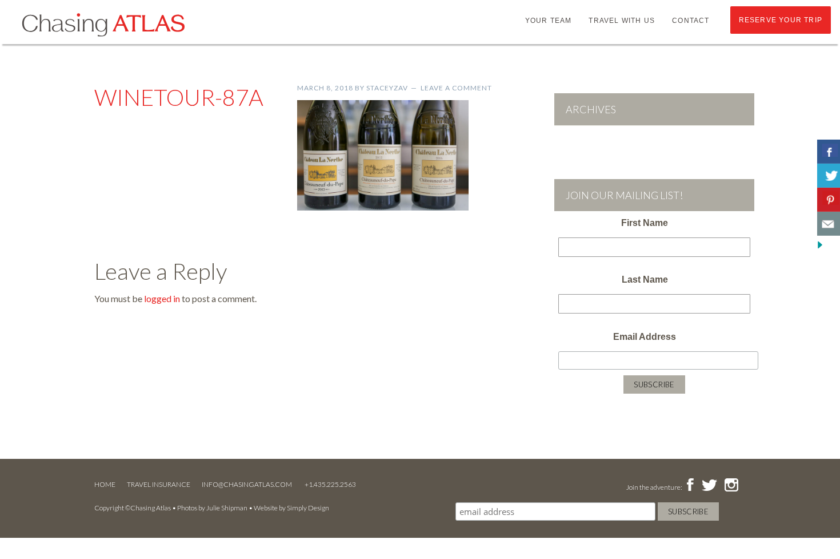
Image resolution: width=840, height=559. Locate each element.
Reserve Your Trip (780, 20)
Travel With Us (622, 21)
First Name (644, 223)
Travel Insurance (158, 484)
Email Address (644, 337)
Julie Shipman (226, 508)
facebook (690, 486)
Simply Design (308, 508)
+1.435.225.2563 (330, 484)
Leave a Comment (456, 88)
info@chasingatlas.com (247, 484)
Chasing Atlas (103, 24)
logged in (162, 298)
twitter (708, 486)
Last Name (645, 279)
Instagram (731, 486)
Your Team (548, 21)
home (104, 484)
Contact (690, 21)
